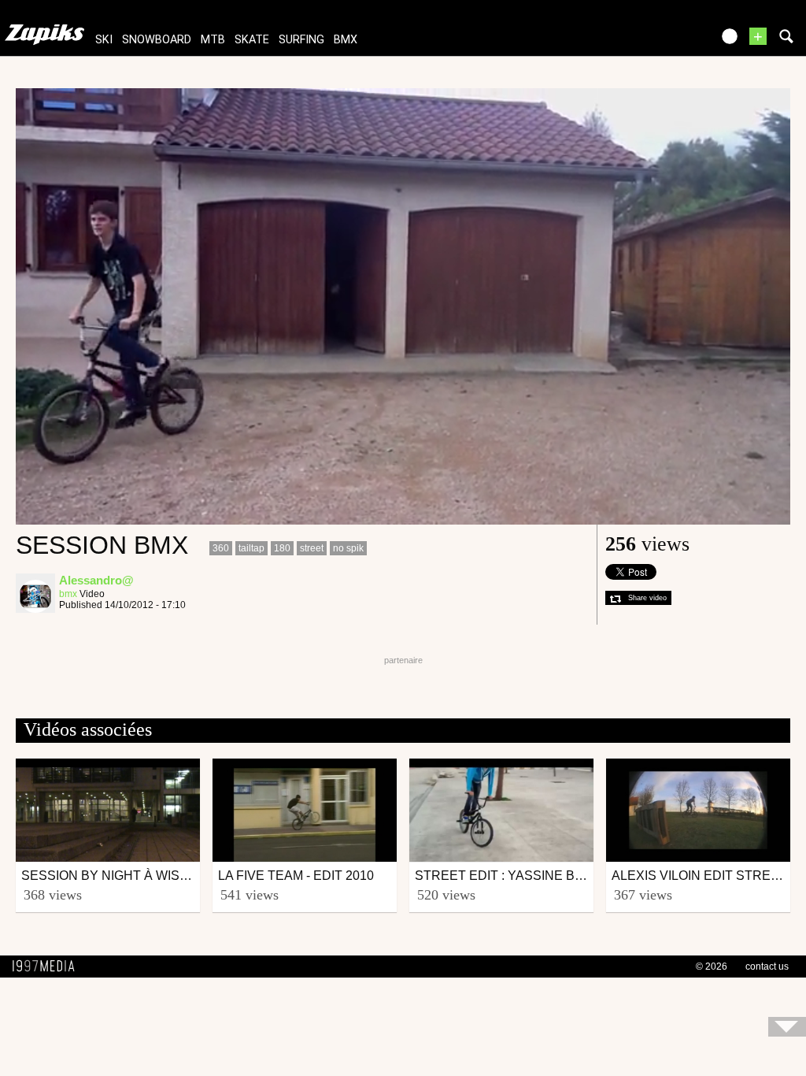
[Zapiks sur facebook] (666, 41)
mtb (213, 39)
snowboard (156, 39)
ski (104, 39)
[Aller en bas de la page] (787, 1027)
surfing (301, 39)
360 (221, 548)
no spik (348, 548)
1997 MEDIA (48, 966)
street (312, 548)
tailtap (251, 548)
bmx (345, 39)
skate (252, 39)
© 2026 (711, 966)
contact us (767, 966)
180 (282, 548)
